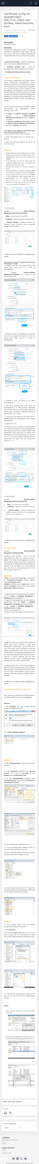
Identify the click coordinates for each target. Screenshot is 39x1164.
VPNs (6, 36)
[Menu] (2, 3)
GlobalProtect (13, 36)
